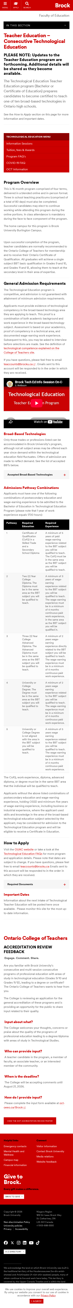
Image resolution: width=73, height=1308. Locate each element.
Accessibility (21, 1229)
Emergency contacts (15, 1146)
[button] (36, 474)
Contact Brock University (50, 1151)
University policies (13, 1225)
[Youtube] (31, 1242)
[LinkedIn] (24, 1242)
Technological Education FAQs (23, 853)
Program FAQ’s (16, 156)
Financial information (15, 1165)
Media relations (45, 1156)
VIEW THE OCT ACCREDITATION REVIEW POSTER (30, 1121)
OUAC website (24, 849)
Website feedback (46, 1161)
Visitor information (46, 1146)
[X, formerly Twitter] (12, 1242)
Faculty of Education (54, 15)
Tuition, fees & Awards (20, 150)
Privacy (8, 1229)
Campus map (11, 1159)
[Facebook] (6, 1242)
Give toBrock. (13, 1179)
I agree (36, 1301)
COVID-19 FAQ (15, 163)
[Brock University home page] (62, 5)
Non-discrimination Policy (17, 1222)
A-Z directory (13, 1251)
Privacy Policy (48, 1295)
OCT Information (17, 169)
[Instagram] (18, 1242)
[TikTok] (38, 1242)
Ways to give (12, 1196)
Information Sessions (19, 143)
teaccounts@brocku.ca (18, 364)
